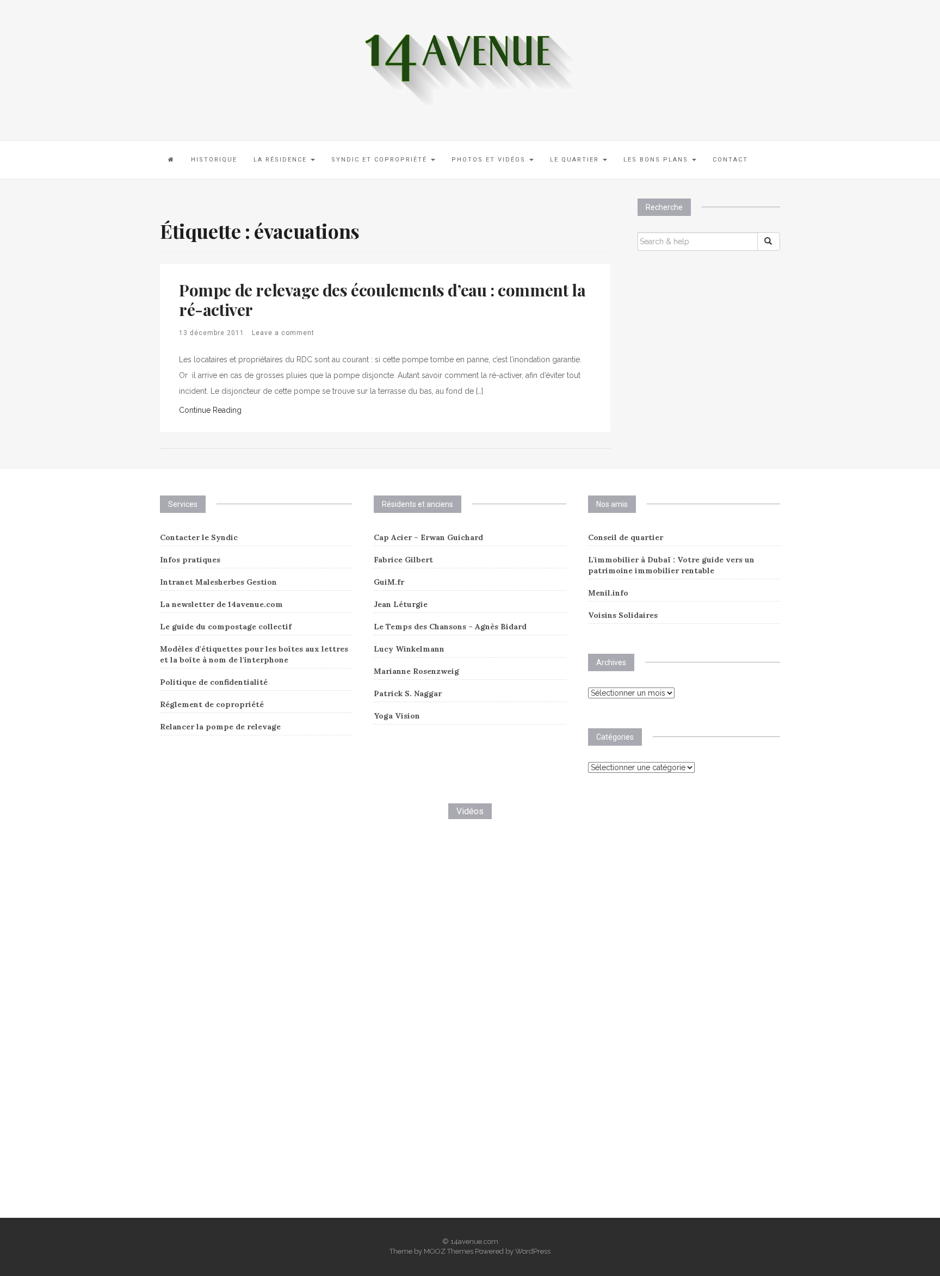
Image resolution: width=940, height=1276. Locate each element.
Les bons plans (657, 159)
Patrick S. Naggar (408, 693)
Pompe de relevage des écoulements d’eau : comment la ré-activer (382, 299)
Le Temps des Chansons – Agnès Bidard (450, 626)
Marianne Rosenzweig (416, 671)
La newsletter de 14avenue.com (221, 604)
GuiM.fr (389, 582)
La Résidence (281, 159)
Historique (214, 159)
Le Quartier (576, 159)
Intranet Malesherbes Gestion (218, 582)
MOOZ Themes (448, 1251)
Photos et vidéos (490, 159)
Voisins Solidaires (623, 615)
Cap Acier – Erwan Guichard (428, 537)
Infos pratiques (190, 560)
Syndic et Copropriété (380, 159)
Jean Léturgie (401, 604)
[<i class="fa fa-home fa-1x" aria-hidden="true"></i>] (171, 160)
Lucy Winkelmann (409, 649)
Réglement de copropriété (212, 704)
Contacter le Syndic (199, 537)
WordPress (533, 1251)
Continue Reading (210, 410)
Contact (730, 159)
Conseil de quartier (625, 537)
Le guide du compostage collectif (226, 626)
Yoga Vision (397, 716)
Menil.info (608, 593)
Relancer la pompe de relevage (220, 727)
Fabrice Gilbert (403, 560)
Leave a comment (283, 333)
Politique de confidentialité (214, 682)
